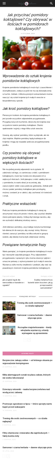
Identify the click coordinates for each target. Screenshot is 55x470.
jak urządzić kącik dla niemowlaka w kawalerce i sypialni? (13, 282)
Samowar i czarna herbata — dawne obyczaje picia (27, 447)
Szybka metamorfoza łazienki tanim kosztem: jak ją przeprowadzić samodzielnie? (40, 284)
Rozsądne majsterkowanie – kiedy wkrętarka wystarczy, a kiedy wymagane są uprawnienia (34, 330)
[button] (51, 3)
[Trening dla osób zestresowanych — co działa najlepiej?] (9, 305)
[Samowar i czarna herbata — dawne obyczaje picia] (9, 318)
